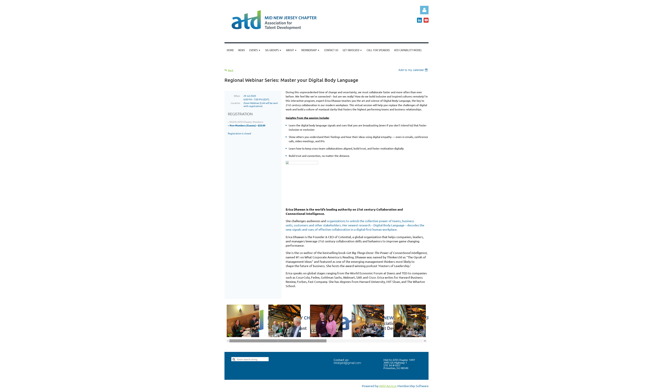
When (237, 95)
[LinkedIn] (419, 20)
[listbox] (413, 70)
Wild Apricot (388, 386)
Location (235, 102)
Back (230, 70)
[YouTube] (426, 20)
